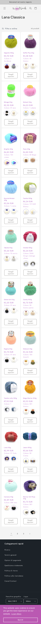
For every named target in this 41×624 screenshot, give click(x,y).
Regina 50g (8, 349)
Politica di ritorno (11, 570)
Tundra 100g (27, 198)
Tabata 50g (8, 248)
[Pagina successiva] (29, 533)
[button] (4, 8)
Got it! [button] (20, 620)
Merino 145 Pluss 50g (29, 498)
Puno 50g (26, 149)
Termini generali (11, 555)
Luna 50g (7, 447)
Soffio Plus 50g (28, 53)
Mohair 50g (27, 102)
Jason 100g (27, 447)
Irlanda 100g (27, 248)
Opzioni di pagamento (13, 560)
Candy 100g (27, 300)
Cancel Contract (10, 581)
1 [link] (11, 533)
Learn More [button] (16, 614)
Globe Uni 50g (9, 300)
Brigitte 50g (8, 149)
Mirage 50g (8, 102)
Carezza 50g (8, 497)
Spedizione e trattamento (14, 565)
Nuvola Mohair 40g (9, 199)
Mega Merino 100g (30, 398)
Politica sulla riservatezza (14, 576)
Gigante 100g (9, 53)
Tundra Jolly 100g (10, 398)
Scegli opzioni (11, 75)
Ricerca (7, 550)
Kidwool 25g (27, 349)
